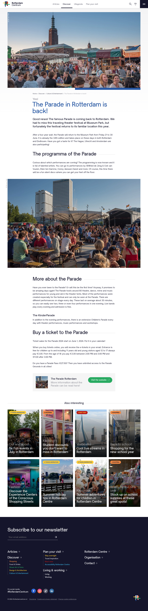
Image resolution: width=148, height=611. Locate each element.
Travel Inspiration (51, 559)
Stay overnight (50, 556)
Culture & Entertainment (18, 573)
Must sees (49, 562)
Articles (56, 4)
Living (47, 574)
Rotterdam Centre (95, 551)
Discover (67, 4)
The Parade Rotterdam (64, 378)
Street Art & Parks (16, 567)
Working (48, 577)
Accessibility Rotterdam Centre (57, 564)
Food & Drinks (14, 564)
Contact (89, 563)
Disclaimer (32, 599)
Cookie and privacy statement (47, 599)
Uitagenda (78, 4)
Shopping (13, 561)
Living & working (53, 570)
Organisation (92, 557)
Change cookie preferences (67, 599)
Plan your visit (92, 4)
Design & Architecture (18, 570)
